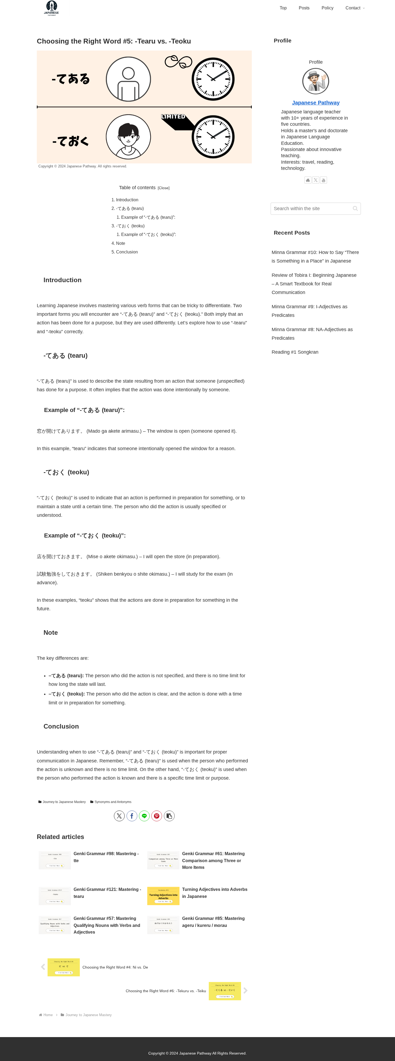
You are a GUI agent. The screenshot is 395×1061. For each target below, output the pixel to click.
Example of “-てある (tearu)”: (148, 217)
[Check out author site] (307, 180)
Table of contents (137, 187)
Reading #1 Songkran (295, 352)
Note (120, 243)
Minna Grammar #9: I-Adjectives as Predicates (309, 311)
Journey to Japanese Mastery (64, 802)
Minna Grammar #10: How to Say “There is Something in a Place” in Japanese (315, 257)
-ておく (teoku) (130, 225)
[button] (169, 816)
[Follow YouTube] (323, 180)
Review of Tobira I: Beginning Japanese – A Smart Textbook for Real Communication (314, 284)
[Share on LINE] (144, 816)
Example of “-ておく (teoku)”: (148, 234)
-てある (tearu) (130, 208)
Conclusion (127, 251)
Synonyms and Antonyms (113, 802)
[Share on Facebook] (132, 816)
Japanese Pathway (316, 103)
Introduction (127, 199)
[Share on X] (119, 816)
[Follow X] (315, 180)
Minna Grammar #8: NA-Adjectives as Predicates (312, 334)
